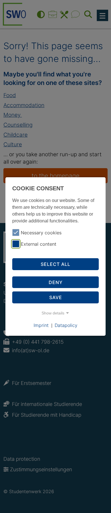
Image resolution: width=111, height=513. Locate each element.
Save (55, 297)
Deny (56, 282)
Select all (55, 264)
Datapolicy (66, 325)
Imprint (41, 325)
